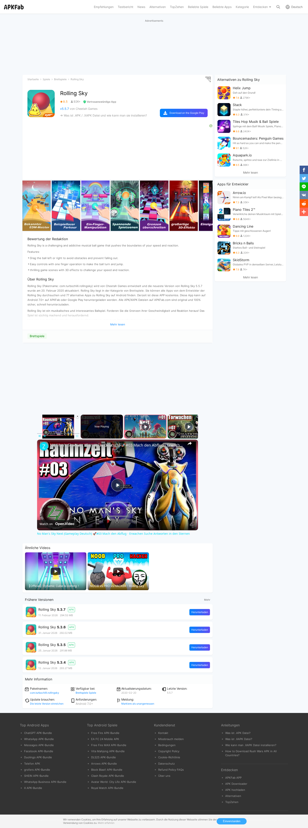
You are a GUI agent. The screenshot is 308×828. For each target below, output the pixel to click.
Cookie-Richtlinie (169, 757)
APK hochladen (235, 789)
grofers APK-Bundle (37, 769)
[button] (208, 205)
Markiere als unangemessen (137, 703)
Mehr (207, 599)
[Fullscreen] (77, 436)
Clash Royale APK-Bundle (107, 775)
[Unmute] (44, 436)
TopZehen (231, 802)
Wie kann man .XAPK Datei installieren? (250, 745)
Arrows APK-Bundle (104, 763)
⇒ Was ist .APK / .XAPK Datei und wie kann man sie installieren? (103, 115)
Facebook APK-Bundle (38, 751)
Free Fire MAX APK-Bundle (108, 745)
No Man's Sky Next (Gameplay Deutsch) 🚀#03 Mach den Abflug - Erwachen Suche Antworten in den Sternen (117, 445)
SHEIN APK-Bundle (36, 775)
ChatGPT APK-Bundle (38, 733)
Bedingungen (167, 745)
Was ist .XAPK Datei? (238, 739)
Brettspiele (37, 336)
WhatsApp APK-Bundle (39, 739)
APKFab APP (233, 777)
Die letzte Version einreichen (46, 703)
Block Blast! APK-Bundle (106, 769)
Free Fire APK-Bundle (105, 733)
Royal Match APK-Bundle (107, 788)
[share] (189, 443)
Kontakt (163, 733)
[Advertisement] (117, 374)
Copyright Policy (168, 751)
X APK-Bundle (33, 788)
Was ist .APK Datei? (238, 733)
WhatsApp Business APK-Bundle (45, 781)
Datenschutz (166, 763)
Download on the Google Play (187, 112)
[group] (36, 206)
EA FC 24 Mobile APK (105, 739)
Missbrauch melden (171, 739)
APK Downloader (236, 783)
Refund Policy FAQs (171, 769)
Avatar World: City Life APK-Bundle (113, 781)
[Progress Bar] (58, 433)
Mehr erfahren (106, 822)
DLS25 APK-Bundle (103, 757)
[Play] (39, 436)
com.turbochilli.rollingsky (44, 692)
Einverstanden (231, 821)
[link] (44, 446)
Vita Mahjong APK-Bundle (108, 751)
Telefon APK (32, 763)
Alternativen (233, 796)
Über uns (164, 775)
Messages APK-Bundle (39, 745)
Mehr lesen (250, 172)
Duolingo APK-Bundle (38, 757)
